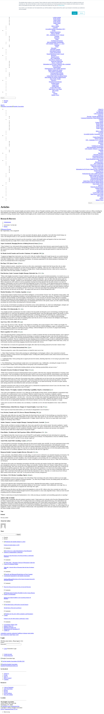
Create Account (8, 654)
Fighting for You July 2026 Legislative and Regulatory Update (16, 618)
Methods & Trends (10, 627)
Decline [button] (81, 13)
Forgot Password (8, 655)
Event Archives (8, 693)
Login (5, 102)
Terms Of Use (13, 709)
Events (5, 675)
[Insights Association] (6, 106)
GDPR (6, 630)
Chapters (6, 679)
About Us (6, 673)
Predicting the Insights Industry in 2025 (11, 544)
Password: (3, 644)
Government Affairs (10, 624)
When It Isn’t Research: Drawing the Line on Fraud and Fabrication (17, 586)
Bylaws (6, 690)
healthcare (20, 633)
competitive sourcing (6, 633)
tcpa (2, 634)
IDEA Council (7, 678)
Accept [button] (74, 13)
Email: (2, 642)
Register (6, 100)
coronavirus (6, 634)
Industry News (8, 626)
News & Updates (8, 694)
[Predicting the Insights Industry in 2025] (14, 541)
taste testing (31, 633)
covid (17, 634)
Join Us (6, 676)
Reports (6, 691)
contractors (14, 633)
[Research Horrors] (6, 229)
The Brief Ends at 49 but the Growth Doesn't (12, 607)
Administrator (7, 222)
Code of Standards (8, 687)
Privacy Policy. (61, 5)
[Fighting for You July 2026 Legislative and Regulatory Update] (19, 615)
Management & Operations (12, 629)
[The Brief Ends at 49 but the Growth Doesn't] (16, 604)
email (10, 634)
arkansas (25, 633)
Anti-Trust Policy (8, 689)
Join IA (2, 105)
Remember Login (11, 648)
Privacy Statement (5, 709)
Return (5, 226)
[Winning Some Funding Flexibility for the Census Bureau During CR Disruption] (19, 594)
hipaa (14, 634)
